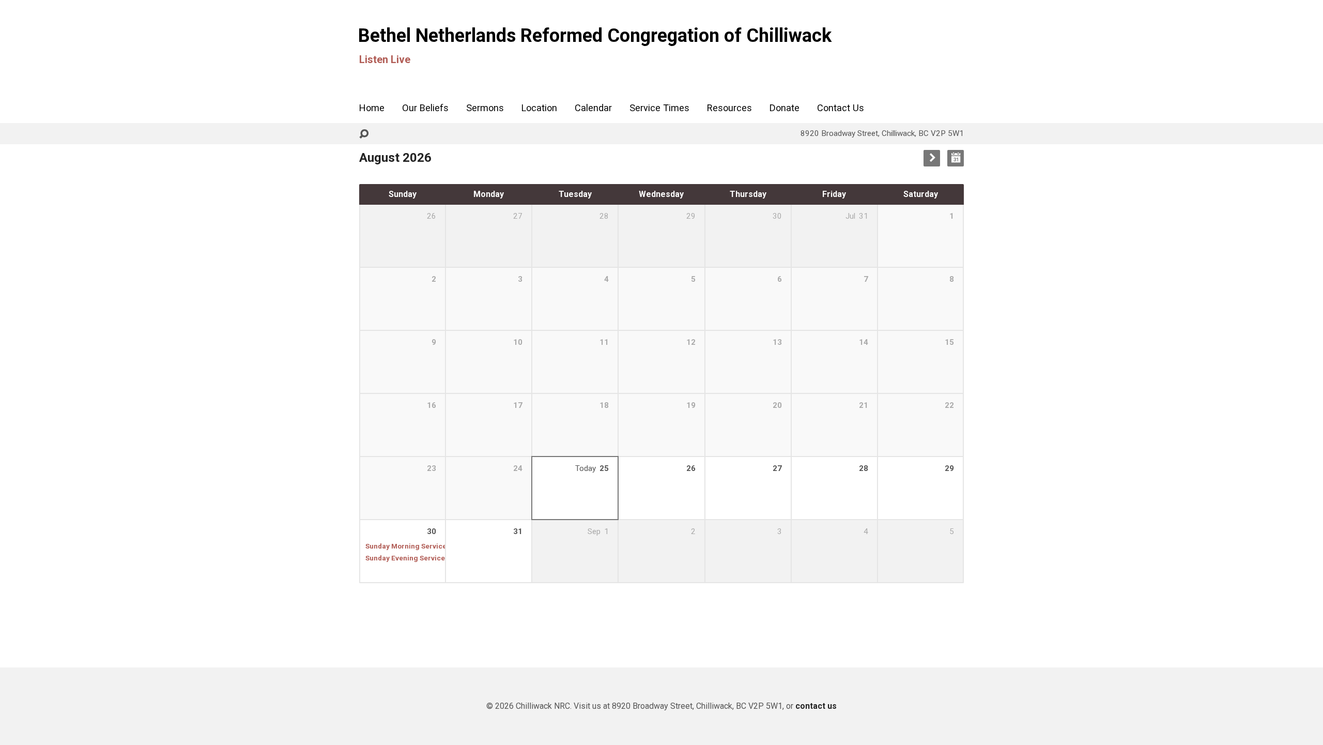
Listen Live (384, 59)
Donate (784, 108)
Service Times (659, 108)
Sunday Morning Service (406, 546)
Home (371, 108)
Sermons (485, 108)
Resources (729, 108)
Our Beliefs (425, 108)
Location (539, 108)
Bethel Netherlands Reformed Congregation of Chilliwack (595, 36)
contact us (816, 706)
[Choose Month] (955, 158)
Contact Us (840, 108)
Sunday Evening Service (405, 558)
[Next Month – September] (932, 158)
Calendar (593, 108)
